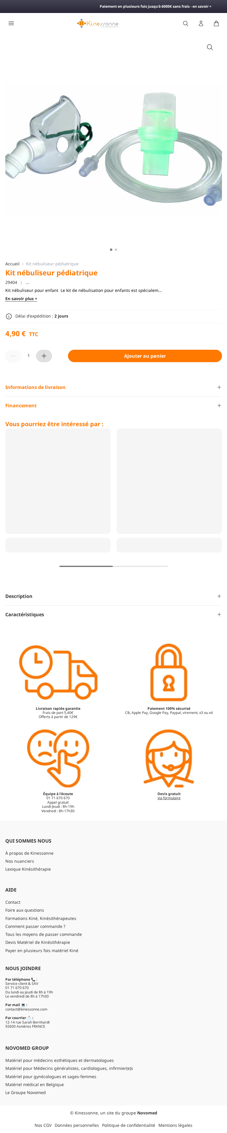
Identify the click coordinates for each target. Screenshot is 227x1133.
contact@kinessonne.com (26, 1009)
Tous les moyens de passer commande (43, 934)
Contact (12, 902)
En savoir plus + (21, 298)
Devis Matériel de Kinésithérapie (37, 942)
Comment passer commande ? (35, 926)
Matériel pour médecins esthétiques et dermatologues (59, 1060)
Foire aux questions (24, 910)
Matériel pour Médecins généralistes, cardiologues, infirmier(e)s (69, 1068)
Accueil (12, 264)
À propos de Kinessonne (29, 853)
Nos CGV (43, 1125)
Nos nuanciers (19, 861)
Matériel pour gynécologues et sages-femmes (50, 1076)
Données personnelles (77, 1125)
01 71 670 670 (17, 987)
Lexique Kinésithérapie (28, 869)
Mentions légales (175, 1125)
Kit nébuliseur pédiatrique (52, 264)
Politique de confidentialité (128, 1125)
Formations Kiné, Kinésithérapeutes (40, 918)
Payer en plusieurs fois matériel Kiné (41, 950)
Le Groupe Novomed (25, 1092)
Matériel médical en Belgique (34, 1084)
